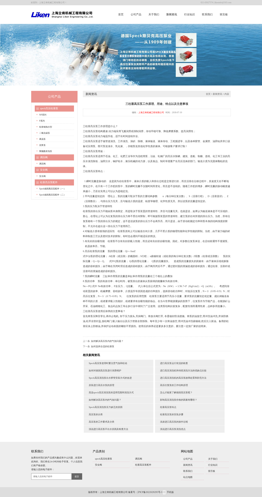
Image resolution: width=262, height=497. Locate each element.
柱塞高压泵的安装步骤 (171, 414)
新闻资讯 (171, 14)
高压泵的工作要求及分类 (101, 421)
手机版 (170, 492)
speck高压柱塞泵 (49, 108)
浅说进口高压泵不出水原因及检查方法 (108, 429)
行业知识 (189, 14)
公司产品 (136, 14)
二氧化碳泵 (44, 133)
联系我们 (207, 14)
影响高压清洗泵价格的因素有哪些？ (178, 399)
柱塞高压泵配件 (49, 182)
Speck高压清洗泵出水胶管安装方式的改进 (110, 377)
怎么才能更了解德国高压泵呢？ (176, 392)
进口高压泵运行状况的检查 (174, 363)
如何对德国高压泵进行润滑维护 (105, 370)
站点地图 (187, 477)
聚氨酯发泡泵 (45, 151)
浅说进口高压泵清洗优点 (173, 429)
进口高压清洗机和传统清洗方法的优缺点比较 (183, 370)
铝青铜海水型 (45, 127)
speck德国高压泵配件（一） (52, 188)
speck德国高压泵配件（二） (52, 195)
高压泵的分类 (96, 414)
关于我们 (153, 14)
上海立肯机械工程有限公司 (151, 112)
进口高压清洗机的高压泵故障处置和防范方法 (183, 377)
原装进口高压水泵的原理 (101, 385)
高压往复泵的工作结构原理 (174, 385)
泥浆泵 (42, 145)
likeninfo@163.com (223, 2)
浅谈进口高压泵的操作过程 (174, 421)
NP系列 (42, 115)
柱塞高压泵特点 (168, 407)
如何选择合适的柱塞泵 (102, 346)
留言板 (224, 14)
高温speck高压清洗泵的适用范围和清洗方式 (111, 392)
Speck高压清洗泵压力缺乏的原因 (105, 407)
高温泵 (42, 139)
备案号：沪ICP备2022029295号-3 (145, 492)
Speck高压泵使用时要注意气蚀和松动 (108, 363)
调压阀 (44, 157)
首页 (121, 14)
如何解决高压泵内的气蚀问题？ (107, 341)
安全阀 (44, 170)
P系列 (42, 121)
